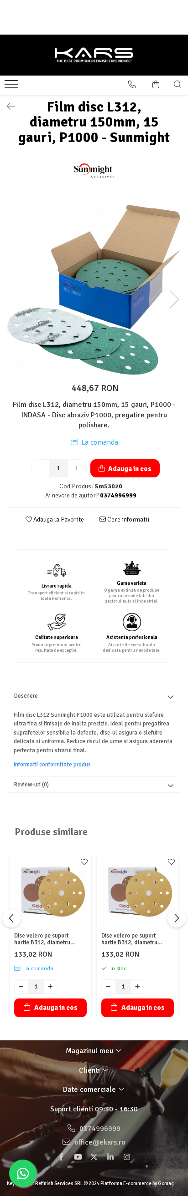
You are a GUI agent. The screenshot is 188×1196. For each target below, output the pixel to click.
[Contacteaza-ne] (132, 85)
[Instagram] (127, 1157)
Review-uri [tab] (31, 784)
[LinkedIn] (110, 1157)
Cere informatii (127, 519)
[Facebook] (61, 1157)
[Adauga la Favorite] (82, 862)
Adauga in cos (129, 469)
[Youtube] (77, 1157)
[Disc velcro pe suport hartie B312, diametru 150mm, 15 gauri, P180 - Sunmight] (137, 892)
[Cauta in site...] (177, 85)
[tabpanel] (94, 290)
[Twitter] (94, 1157)
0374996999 (99, 1128)
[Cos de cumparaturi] (156, 85)
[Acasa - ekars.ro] (94, 55)
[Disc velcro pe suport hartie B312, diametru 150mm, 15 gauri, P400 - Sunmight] (50, 892)
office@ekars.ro (99, 1142)
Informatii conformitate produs (52, 764)
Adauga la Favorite (58, 519)
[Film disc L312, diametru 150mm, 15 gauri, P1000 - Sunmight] (94, 290)
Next (174, 299)
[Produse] (13, 87)
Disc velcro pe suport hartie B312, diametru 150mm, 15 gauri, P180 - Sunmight (132, 939)
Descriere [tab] (26, 695)
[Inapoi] (7, 106)
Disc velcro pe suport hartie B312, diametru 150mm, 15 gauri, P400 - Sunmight (45, 939)
